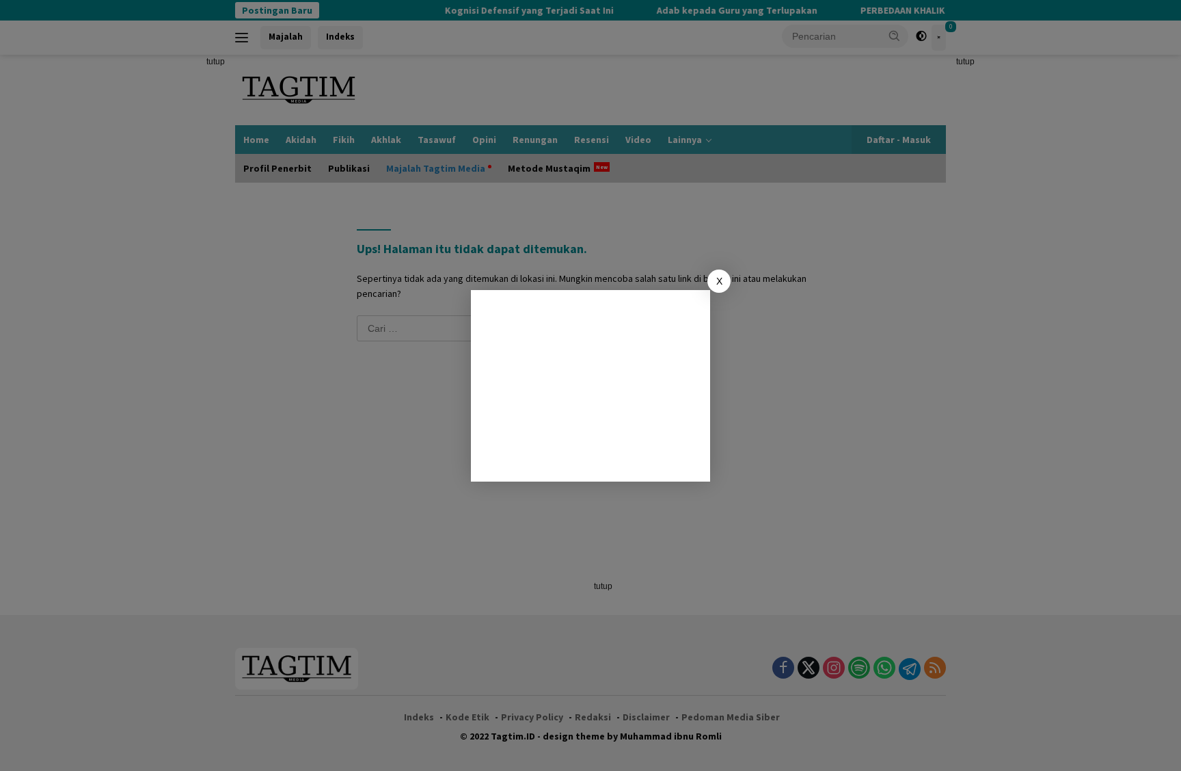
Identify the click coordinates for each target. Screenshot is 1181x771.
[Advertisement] (590, 386)
